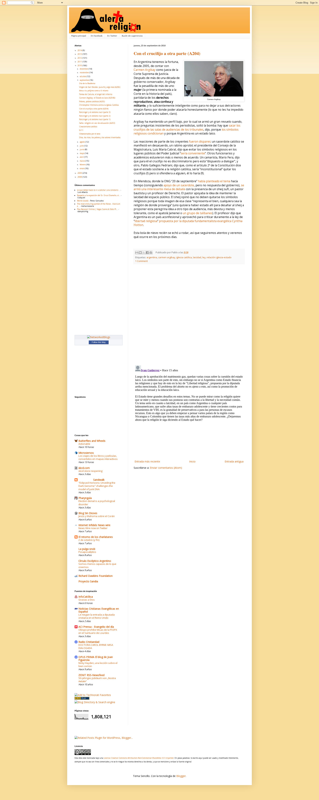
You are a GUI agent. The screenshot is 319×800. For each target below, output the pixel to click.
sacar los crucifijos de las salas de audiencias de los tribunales (187, 128)
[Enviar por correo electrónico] (137, 252)
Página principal (78, 36)
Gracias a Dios (86, 599)
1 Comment (141, 261)
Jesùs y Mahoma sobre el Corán (96, 516)
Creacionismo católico (88, 126)
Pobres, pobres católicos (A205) (92, 101)
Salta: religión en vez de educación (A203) (97, 123)
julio (82, 145)
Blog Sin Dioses (87, 513)
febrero (83, 164)
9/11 (81, 130)
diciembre (84, 69)
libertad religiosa (146, 221)
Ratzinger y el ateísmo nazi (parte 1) (94, 119)
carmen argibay (166, 257)
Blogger (181, 776)
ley (203, 257)
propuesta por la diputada (177, 221)
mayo (82, 153)
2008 (80, 177)
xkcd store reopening (90, 471)
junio (82, 149)
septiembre (85, 80)
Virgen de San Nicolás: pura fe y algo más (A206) (99, 87)
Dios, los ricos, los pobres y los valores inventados (99, 137)
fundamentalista (206, 221)
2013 (80, 54)
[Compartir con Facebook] (147, 252)
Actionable (84, 443)
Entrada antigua (234, 461)
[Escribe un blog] (140, 252)
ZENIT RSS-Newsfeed (91, 675)
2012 (80, 58)
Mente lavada (82, 200)
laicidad (197, 257)
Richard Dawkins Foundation (95, 576)
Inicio (192, 461)
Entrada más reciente (147, 461)
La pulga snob (86, 549)
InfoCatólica (85, 596)
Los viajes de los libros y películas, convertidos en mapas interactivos (98, 457)
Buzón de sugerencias (132, 36)
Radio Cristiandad (88, 642)
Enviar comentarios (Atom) (166, 467)
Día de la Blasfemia (87, 83)
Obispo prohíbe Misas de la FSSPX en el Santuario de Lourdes (97, 631)
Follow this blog (98, 342)
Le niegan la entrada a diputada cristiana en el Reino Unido (96, 616)
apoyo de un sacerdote (179, 185)
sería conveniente (193, 153)
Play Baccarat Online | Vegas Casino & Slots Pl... (97, 209)
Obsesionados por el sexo (89, 133)
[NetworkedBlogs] (98, 337)
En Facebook (96, 36)
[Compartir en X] (144, 252)
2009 (80, 173)
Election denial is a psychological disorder (96, 502)
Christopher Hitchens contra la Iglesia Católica (99, 105)
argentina (152, 257)
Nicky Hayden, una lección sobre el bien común (97, 664)
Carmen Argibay (144, 70)
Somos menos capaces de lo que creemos (97, 565)
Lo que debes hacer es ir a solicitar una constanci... (98, 190)
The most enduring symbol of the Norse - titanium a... (98, 205)
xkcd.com (84, 468)
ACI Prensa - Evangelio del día (96, 626)
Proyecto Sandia (88, 581)
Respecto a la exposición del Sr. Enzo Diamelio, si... (98, 195)
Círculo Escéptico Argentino (94, 561)
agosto (82, 142)
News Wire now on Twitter (92, 528)
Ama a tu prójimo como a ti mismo (93, 90)
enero (82, 168)
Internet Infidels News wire (94, 525)
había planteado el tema (214, 181)
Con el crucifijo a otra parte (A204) (167, 53)
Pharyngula (85, 498)
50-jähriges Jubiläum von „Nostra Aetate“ (97, 679)
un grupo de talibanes (197, 213)
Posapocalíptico (87, 552)
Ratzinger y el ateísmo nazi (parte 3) (94, 112)
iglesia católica (184, 257)
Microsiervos (86, 453)
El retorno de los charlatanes (95, 537)
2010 (80, 65)
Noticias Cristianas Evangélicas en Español (98, 610)
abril (82, 157)
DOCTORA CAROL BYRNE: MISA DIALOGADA (95, 646)
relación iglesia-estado (219, 257)
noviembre (84, 72)
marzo (83, 161)
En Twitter (112, 36)
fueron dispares (200, 142)
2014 (80, 50)
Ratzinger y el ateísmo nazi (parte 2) (94, 116)
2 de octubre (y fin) (89, 540)
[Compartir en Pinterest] (151, 252)
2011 (80, 61)
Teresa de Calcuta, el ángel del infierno (95, 94)
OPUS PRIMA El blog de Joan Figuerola (95, 658)
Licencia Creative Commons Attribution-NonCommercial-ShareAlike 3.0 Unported (139, 758)
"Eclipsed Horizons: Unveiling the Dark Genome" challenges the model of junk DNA (96, 486)
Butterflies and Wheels (91, 441)
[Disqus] (189, 315)
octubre (83, 76)
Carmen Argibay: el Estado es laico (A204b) (97, 97)
